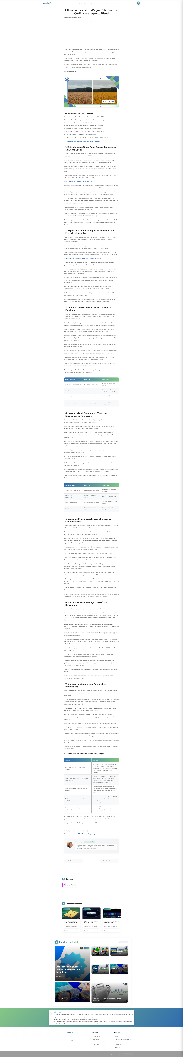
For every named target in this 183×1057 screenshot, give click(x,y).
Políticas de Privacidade (98, 1042)
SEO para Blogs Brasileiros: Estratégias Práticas (80, 181)
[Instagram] (72, 1040)
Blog (98, 3)
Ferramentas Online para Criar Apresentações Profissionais (83, 141)
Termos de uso (96, 1036)
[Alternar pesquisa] (138, 3)
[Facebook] (67, 1040)
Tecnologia (113, 3)
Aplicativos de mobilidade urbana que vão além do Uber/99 (83, 258)
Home (73, 3)
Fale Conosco (96, 1044)
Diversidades (105, 3)
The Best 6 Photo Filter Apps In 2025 (77, 831)
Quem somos (96, 1039)
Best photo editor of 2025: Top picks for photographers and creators (86, 834)
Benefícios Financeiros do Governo (86, 3)
